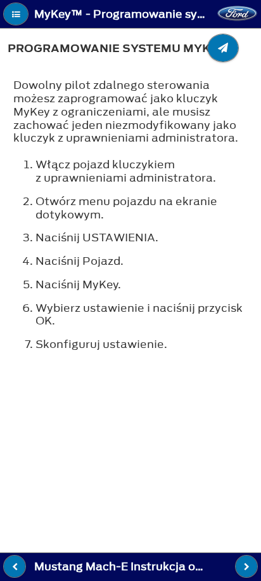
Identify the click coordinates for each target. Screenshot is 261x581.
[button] (16, 14)
